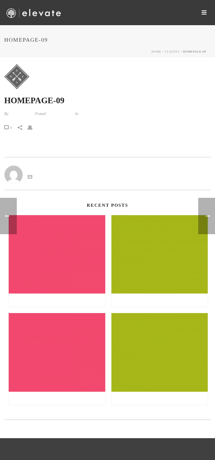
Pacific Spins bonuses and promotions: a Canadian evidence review (58, 300)
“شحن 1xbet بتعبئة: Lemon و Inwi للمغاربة (159, 398)
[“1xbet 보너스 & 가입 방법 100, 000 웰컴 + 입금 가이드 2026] (159, 254)
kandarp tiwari (21, 114)
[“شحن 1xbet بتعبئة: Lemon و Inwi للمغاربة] (159, 352)
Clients (172, 51)
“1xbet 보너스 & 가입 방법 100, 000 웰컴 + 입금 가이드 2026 (161, 300)
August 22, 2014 (60, 114)
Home (156, 51)
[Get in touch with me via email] (30, 177)
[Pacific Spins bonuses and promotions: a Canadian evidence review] (57, 254)
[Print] (33, 127)
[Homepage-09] (107, 76)
